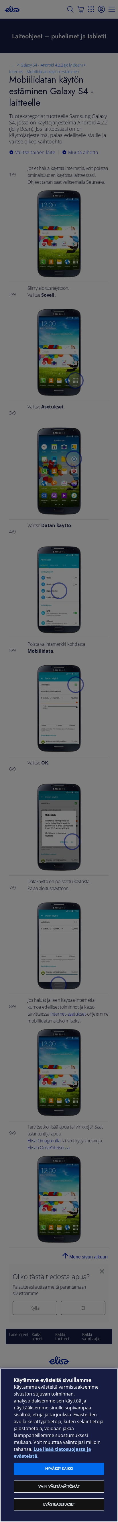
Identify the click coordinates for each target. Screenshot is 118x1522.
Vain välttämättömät (58, 1486)
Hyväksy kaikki (59, 1468)
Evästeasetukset (59, 1504)
